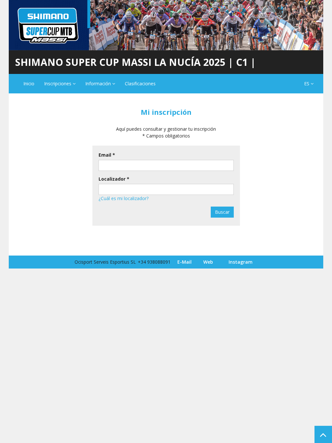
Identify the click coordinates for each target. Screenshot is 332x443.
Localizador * (114, 179)
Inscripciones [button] (58, 83)
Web (208, 262)
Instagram (241, 262)
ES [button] (307, 83)
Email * (107, 155)
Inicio (28, 83)
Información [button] (98, 83)
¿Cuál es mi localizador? (123, 198)
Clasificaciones (140, 83)
